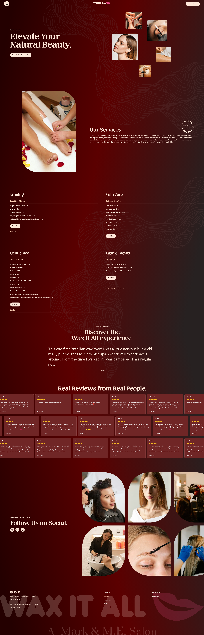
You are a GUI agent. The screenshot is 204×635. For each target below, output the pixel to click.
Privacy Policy (155, 596)
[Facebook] (17, 530)
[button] (98, 377)
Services (106, 596)
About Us (107, 592)
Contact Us (107, 600)
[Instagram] (12, 530)
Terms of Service (155, 592)
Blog (105, 603)
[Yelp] (23, 530)
